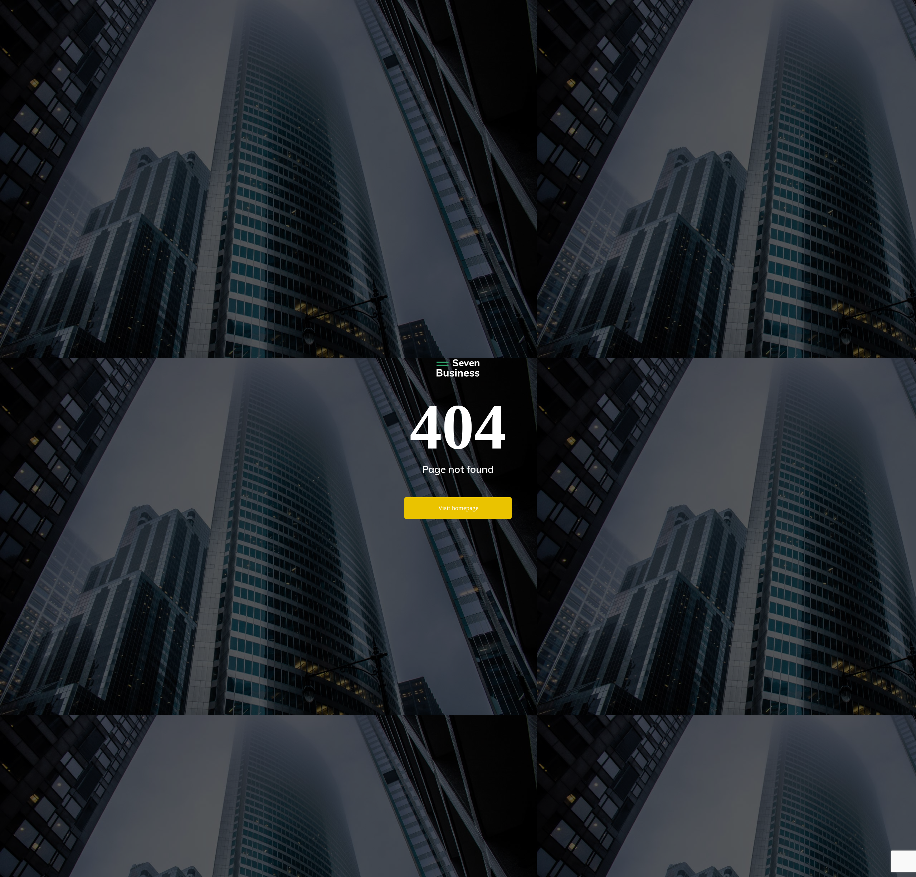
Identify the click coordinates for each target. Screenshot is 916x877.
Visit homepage (458, 507)
